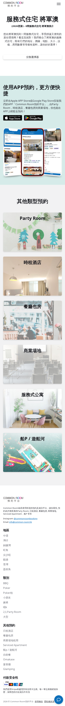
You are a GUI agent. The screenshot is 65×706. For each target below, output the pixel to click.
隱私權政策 (49, 701)
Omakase (9, 659)
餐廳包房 (8, 635)
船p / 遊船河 (10, 650)
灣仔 (5, 540)
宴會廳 (7, 664)
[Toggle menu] (59, 4)
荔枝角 (7, 569)
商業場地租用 (10, 640)
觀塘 (5, 559)
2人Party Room (12, 612)
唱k (5, 607)
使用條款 (39, 701)
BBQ (5, 583)
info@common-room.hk (20, 522)
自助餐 (7, 654)
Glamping (9, 669)
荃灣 (5, 564)
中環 (5, 535)
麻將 (5, 602)
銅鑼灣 (7, 545)
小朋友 (7, 597)
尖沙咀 (7, 555)
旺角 (5, 550)
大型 (5, 616)
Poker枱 (8, 593)
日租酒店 (8, 630)
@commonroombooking (25, 518)
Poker (6, 588)
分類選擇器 (32, 57)
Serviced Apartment (15, 645)
